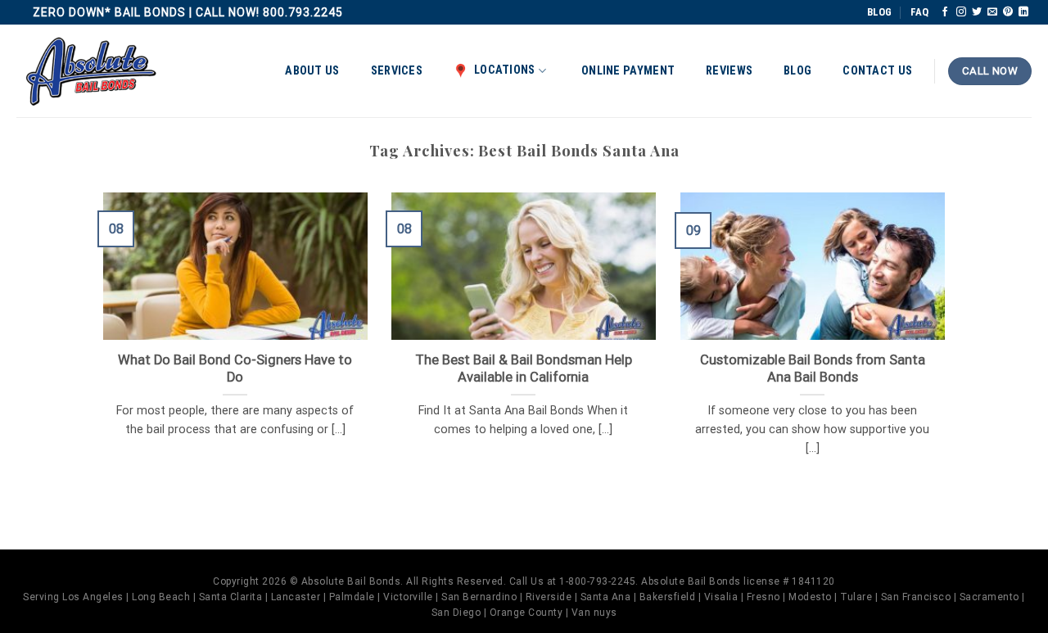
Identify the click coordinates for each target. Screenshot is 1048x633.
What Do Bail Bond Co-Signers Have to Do (235, 369)
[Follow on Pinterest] (1008, 12)
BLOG (879, 12)
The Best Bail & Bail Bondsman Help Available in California (523, 369)
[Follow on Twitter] (977, 12)
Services (396, 71)
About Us (312, 71)
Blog (797, 71)
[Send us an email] (992, 12)
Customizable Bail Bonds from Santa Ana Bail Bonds (812, 369)
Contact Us (877, 71)
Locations (504, 70)
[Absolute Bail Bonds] (91, 72)
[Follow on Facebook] (945, 12)
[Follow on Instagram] (961, 12)
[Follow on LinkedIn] (1023, 12)
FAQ (919, 12)
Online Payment (628, 71)
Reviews (729, 71)
